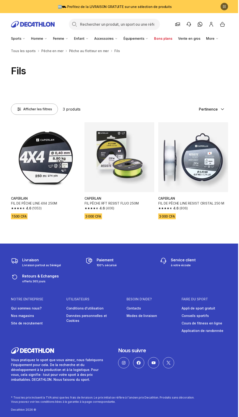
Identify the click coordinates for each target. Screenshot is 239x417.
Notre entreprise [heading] (27, 299)
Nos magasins (22, 316)
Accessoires (104, 38)
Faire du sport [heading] (195, 299)
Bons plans (163, 38)
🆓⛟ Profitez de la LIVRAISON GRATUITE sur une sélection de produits (115, 7)
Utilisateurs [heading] (77, 299)
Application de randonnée (202, 331)
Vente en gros (189, 38)
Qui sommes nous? (26, 308)
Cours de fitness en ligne (202, 323)
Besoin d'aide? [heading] (139, 299)
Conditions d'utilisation (85, 308)
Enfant (79, 38)
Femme (59, 38)
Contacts (134, 308)
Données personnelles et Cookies (86, 318)
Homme (37, 38)
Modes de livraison (142, 316)
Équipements (134, 38)
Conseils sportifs (195, 316)
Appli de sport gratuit (198, 308)
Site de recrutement (26, 323)
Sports (16, 38)
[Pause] (224, 6)
